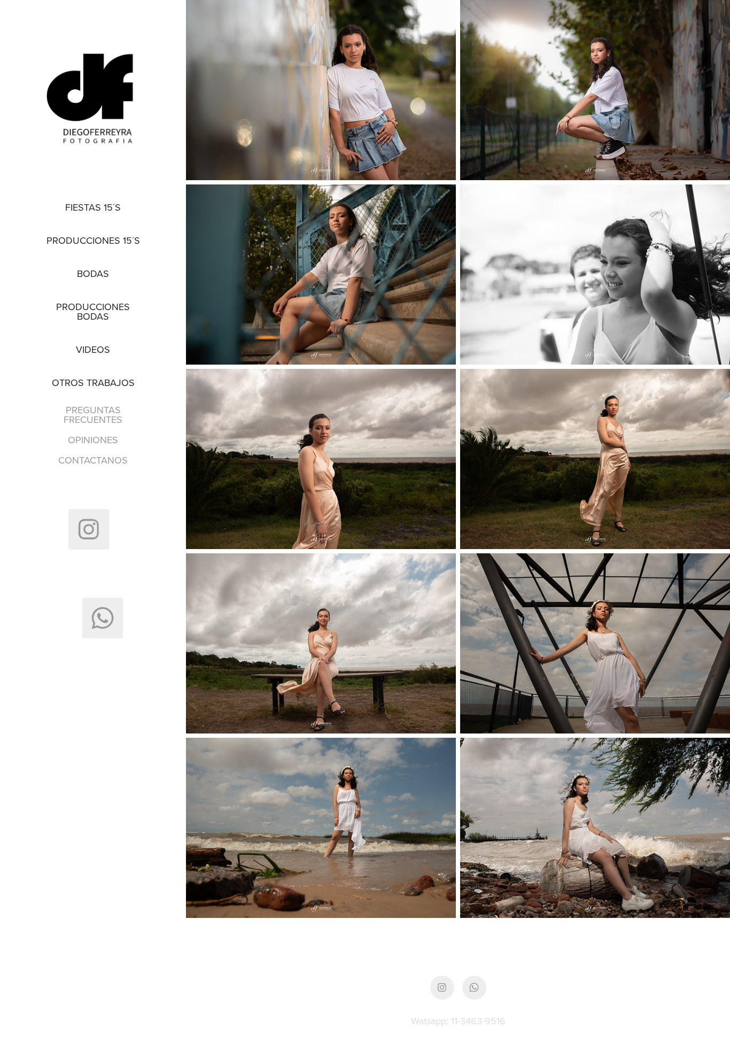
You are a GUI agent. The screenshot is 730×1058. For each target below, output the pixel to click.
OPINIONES (93, 439)
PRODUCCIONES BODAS (93, 311)
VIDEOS (93, 349)
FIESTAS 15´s (93, 207)
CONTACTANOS (93, 460)
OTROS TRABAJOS (93, 382)
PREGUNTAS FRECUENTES (93, 414)
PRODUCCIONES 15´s (93, 240)
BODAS (93, 273)
